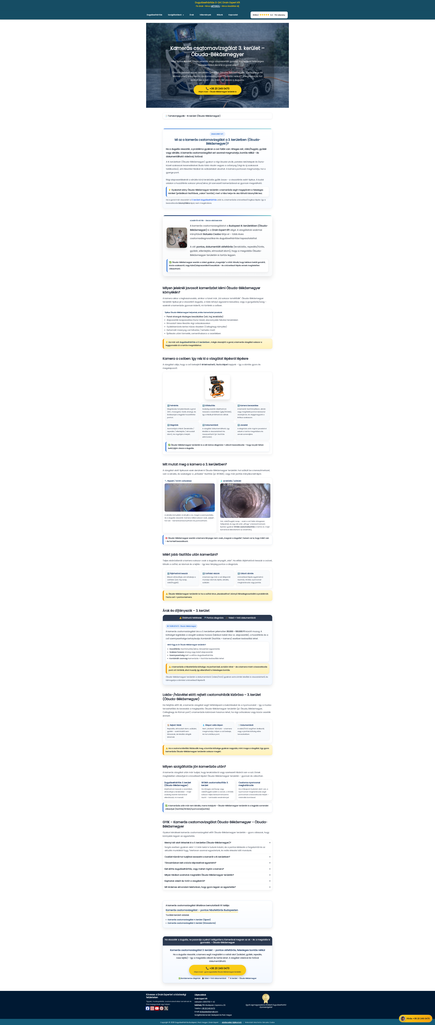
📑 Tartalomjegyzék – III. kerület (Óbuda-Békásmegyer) (193, 115)
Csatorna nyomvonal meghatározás (249, 784)
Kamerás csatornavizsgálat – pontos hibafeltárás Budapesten (202, 910)
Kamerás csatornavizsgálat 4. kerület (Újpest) (189, 919)
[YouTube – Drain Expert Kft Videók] (157, 1008)
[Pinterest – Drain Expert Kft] (162, 1008)
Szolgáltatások (175, 14)
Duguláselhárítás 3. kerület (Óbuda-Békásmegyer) (177, 784)
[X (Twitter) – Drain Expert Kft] (166, 1008)
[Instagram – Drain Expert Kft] (152, 1008)
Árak (192, 14)
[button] (269, 15)
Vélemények (205, 14)
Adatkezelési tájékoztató (232, 1022)
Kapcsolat (233, 14)
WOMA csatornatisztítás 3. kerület (214, 784)
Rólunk (220, 14)
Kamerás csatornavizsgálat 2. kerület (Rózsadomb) (192, 923)
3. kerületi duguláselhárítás (204, 200)
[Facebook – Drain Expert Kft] (148, 1008)
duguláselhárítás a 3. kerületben (195, 342)
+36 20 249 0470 (208, 1008)
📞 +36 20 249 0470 (217, 90)
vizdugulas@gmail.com (208, 1011)
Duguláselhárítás (154, 14)
